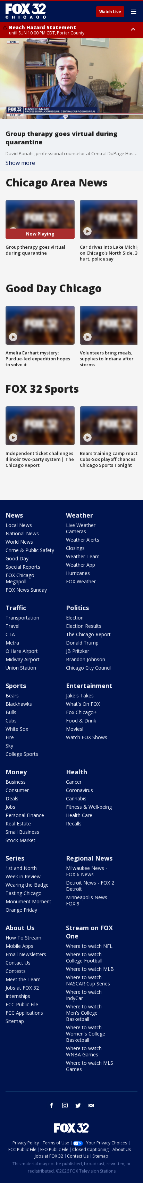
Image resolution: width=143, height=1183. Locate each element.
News (14, 515)
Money (16, 772)
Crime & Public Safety (30, 550)
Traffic (16, 608)
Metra (12, 642)
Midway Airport (23, 659)
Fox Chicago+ (81, 712)
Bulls (11, 712)
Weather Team (83, 556)
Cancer (74, 781)
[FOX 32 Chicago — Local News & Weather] (26, 11)
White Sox (17, 729)
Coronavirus (79, 790)
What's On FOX (83, 704)
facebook (51, 1105)
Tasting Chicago (24, 893)
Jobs (10, 807)
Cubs (11, 720)
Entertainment (89, 685)
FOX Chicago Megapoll (20, 578)
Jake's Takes (80, 695)
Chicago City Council (88, 667)
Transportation (22, 617)
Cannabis (76, 798)
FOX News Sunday (26, 589)
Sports (16, 685)
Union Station (21, 667)
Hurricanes (78, 573)
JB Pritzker (77, 651)
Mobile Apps (19, 946)
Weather (79, 515)
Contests (16, 971)
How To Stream (23, 937)
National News (22, 533)
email (91, 1105)
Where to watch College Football (84, 957)
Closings (75, 548)
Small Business (22, 832)
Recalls (74, 823)
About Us (20, 928)
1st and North (21, 868)
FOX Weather (81, 581)
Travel (12, 626)
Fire (10, 737)
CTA (10, 634)
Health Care (79, 815)
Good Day (17, 558)
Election (75, 617)
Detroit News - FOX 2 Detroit (90, 885)
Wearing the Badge (27, 884)
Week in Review (23, 876)
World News (19, 541)
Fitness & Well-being (89, 807)
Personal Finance (25, 815)
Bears (12, 695)
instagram (64, 1105)
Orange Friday (21, 909)
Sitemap (15, 1021)
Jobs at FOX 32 (22, 987)
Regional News (89, 858)
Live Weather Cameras (80, 528)
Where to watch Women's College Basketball (85, 1033)
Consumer (17, 790)
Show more (20, 163)
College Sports (22, 754)
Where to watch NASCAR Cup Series (88, 980)
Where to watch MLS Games (89, 1066)
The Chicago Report (88, 634)
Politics (77, 608)
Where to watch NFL (89, 946)
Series (15, 858)
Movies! (74, 729)
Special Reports (23, 566)
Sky (9, 745)
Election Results (83, 626)
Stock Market (20, 840)
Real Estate (18, 823)
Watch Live (110, 11)
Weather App (80, 564)
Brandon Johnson (85, 659)
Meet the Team (23, 979)
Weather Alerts (82, 539)
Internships (18, 996)
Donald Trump (82, 642)
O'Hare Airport (22, 651)
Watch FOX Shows (86, 737)
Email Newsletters (26, 954)
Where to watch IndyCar (84, 995)
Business (16, 781)
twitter (78, 1105)
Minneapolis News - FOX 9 (88, 900)
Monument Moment (28, 901)
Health (76, 772)
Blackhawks (19, 704)
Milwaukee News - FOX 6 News (86, 871)
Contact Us (18, 962)
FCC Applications (24, 1012)
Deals (12, 798)
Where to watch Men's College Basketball (84, 1012)
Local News (19, 525)
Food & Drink (81, 720)
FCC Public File (22, 1004)
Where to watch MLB (90, 969)
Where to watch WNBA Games (84, 1051)
